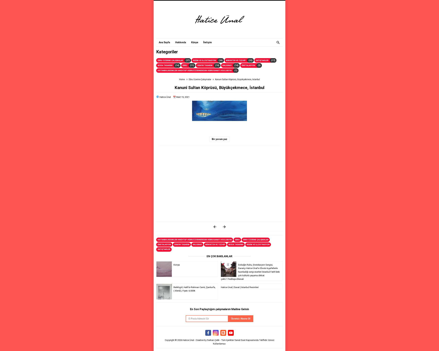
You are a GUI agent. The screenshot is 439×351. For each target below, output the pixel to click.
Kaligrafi (227, 65)
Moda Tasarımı (165, 65)
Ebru (184, 65)
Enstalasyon (248, 65)
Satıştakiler (262, 60)
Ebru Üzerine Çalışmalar (170, 60)
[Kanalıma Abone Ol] (231, 333)
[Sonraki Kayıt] (215, 227)
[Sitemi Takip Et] (223, 333)
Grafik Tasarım (204, 65)
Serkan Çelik (213, 340)
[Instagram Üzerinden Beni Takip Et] (215, 333)
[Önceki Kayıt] (224, 227)
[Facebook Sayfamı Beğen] (208, 333)
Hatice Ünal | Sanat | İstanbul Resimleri (240, 287)
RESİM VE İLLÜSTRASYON (204, 60)
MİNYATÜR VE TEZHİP (236, 60)
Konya (177, 265)
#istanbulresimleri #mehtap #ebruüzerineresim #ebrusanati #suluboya (195, 70)
